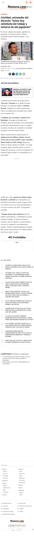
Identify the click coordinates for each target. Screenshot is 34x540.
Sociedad (5, 478)
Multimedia (21, 490)
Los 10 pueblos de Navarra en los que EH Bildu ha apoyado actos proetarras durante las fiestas (18, 302)
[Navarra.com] (17, 7)
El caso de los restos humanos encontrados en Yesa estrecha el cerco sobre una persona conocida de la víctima (19, 317)
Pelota (20, 476)
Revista (20, 487)
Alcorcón (27, 78)
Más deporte (22, 482)
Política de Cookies (8, 511)
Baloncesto (22, 473)
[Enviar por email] (23, 74)
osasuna (6, 78)
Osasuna (4, 495)
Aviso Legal (22, 503)
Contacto (5, 506)
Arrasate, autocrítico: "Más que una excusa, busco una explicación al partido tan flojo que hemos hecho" (22, 92)
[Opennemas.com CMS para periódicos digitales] (17, 527)
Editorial (5, 485)
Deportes (20, 469)
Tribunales (5, 476)
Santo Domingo (19, 78)
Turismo (21, 509)
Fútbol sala (22, 480)
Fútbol (20, 471)
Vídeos (21, 494)
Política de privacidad (9, 514)
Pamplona (5, 480)
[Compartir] (9, 74)
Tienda (21, 511)
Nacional (20, 485)
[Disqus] (17, 390)
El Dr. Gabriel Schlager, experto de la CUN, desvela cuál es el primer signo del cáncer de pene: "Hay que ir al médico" (18, 325)
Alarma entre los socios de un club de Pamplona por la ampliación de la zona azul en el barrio (18, 310)
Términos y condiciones (20, 354)
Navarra (4, 469)
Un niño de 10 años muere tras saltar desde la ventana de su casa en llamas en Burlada (19, 267)
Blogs (4, 490)
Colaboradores (6, 487)
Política (5, 471)
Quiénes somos (7, 503)
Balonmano (22, 478)
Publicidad (6, 509)
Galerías (21, 492)
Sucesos (5, 473)
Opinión (4, 483)
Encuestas (5, 492)
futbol (12, 78)
